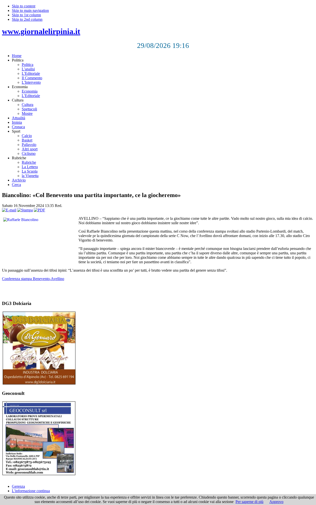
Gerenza (18, 486)
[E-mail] (9, 210)
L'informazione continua (31, 491)
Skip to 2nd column (27, 19)
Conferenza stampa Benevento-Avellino (33, 279)
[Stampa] (25, 210)
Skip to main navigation (30, 10)
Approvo (276, 502)
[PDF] (39, 210)
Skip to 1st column (26, 15)
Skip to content (23, 6)
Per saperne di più (249, 502)
